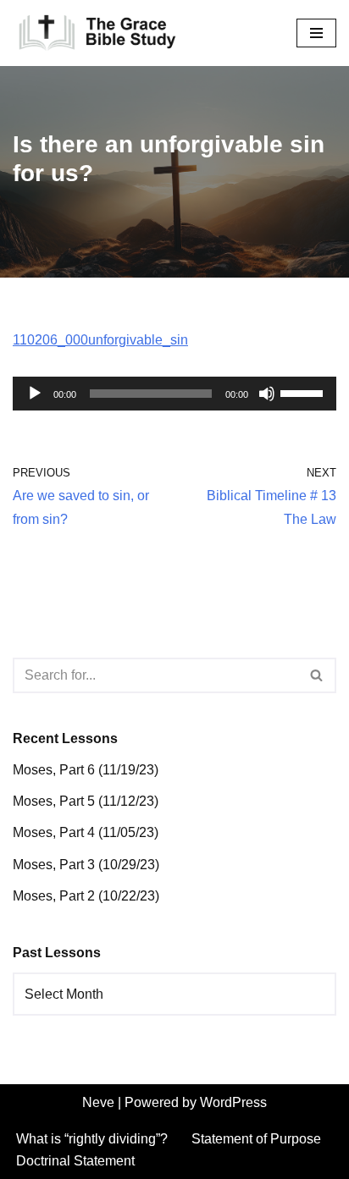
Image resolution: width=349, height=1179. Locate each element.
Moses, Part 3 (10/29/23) (86, 864)
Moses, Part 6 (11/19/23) (85, 770)
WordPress (233, 1102)
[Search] (317, 675)
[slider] (304, 392)
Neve (98, 1102)
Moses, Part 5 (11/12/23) (85, 801)
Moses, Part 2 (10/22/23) (86, 896)
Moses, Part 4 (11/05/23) (85, 832)
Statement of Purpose (256, 1139)
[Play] (34, 393)
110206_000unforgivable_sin (100, 340)
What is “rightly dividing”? (92, 1139)
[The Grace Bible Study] (97, 33)
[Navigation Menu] (316, 33)
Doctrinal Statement (75, 1161)
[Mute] (266, 393)
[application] (174, 393)
